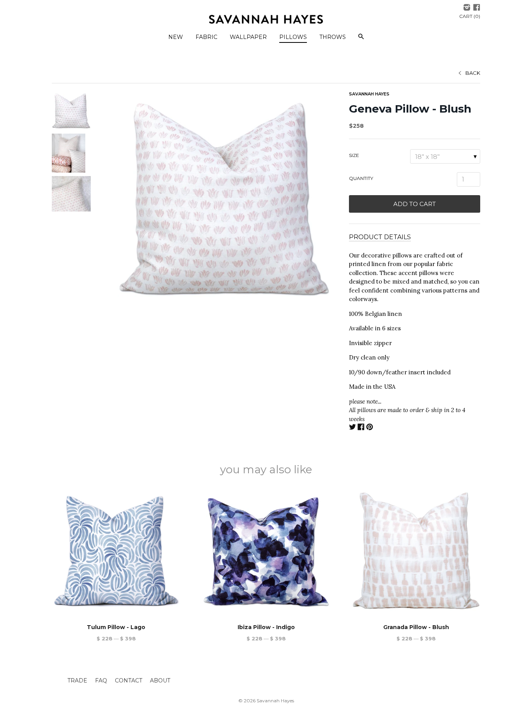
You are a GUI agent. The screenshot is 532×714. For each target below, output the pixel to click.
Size (354, 155)
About (160, 680)
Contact (128, 680)
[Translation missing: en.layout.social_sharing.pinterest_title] (369, 428)
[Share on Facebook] (361, 428)
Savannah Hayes (369, 94)
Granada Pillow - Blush (416, 627)
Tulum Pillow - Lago (116, 627)
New (175, 37)
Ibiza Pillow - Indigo (266, 627)
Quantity (361, 178)
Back (472, 73)
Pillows (293, 37)
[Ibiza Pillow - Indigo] (266, 551)
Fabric (206, 37)
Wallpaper (248, 37)
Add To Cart (414, 204)
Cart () (469, 16)
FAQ (101, 680)
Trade (77, 680)
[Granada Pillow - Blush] (416, 551)
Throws (332, 37)
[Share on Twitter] (352, 428)
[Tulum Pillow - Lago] (116, 551)
